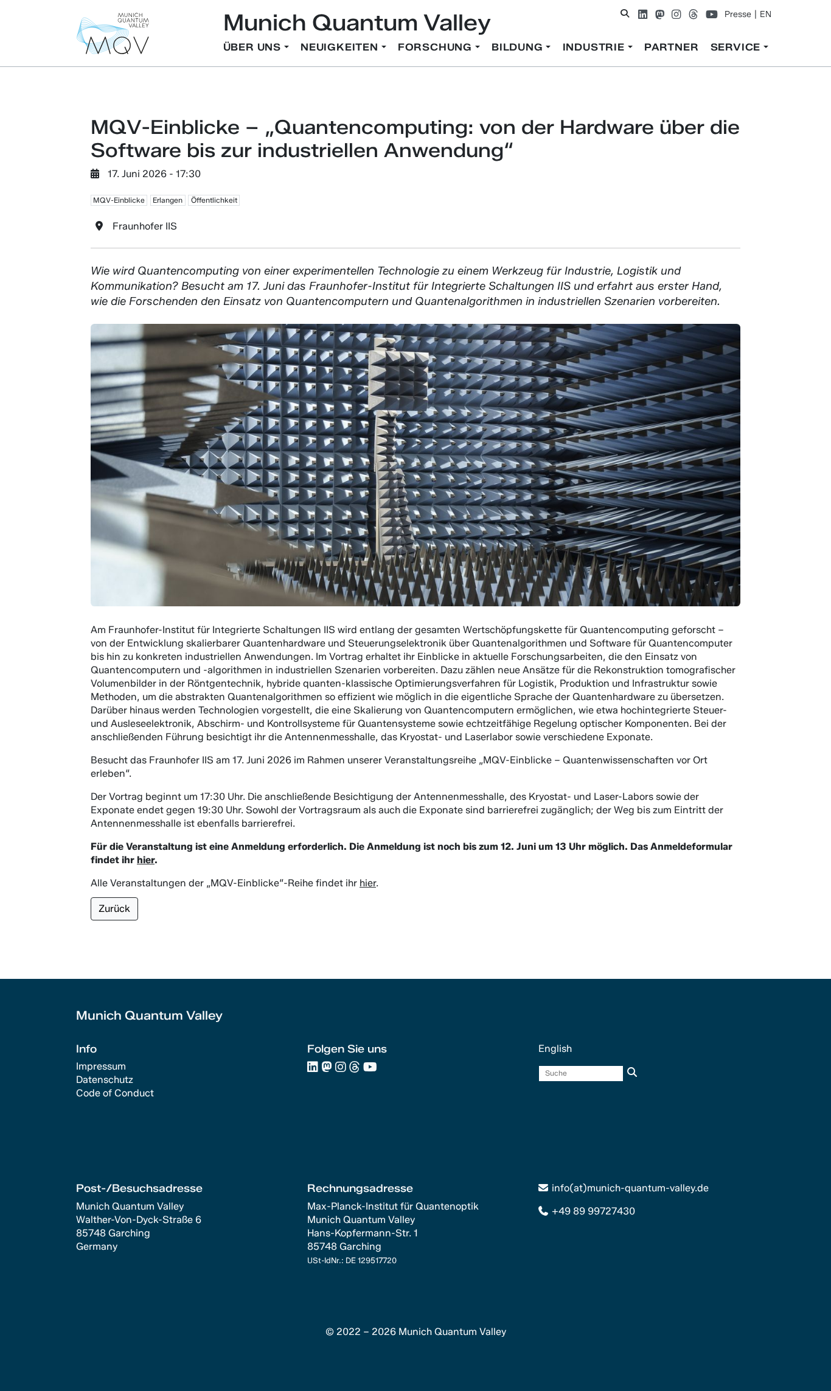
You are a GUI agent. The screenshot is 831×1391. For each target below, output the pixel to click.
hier (368, 883)
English (555, 1048)
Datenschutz (104, 1079)
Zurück (114, 908)
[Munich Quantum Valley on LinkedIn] (642, 14)
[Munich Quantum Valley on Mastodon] (659, 14)
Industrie (595, 47)
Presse (738, 14)
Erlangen (168, 200)
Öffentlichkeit (214, 200)
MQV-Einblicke (119, 200)
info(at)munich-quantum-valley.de (630, 1188)
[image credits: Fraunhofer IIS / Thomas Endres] (415, 464)
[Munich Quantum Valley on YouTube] (712, 14)
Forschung (436, 47)
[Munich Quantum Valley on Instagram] (676, 14)
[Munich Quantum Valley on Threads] (693, 14)
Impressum (101, 1066)
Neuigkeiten (341, 47)
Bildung (519, 47)
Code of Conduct (115, 1093)
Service (737, 47)
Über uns (253, 47)
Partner (671, 47)
